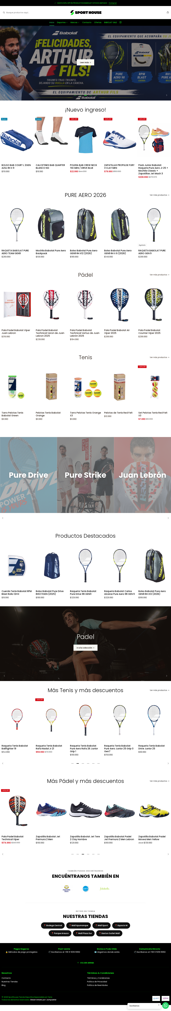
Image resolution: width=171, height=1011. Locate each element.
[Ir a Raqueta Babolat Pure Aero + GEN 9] (154, 225)
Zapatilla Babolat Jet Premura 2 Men (48, 838)
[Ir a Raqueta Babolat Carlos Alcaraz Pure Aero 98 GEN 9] (120, 565)
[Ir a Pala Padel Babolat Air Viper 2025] (108, 304)
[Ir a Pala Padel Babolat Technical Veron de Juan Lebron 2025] (39, 304)
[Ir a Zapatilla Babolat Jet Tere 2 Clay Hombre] (85, 811)
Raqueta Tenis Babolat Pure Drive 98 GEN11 (83, 593)
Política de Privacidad (97, 981)
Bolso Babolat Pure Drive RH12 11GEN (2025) (50, 593)
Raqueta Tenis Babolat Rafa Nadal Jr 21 (15, 747)
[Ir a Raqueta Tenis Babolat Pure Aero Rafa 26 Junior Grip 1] (51, 720)
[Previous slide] (5, 95)
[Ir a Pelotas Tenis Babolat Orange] (39, 387)
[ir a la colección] (85, 643)
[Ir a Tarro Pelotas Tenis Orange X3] (74, 387)
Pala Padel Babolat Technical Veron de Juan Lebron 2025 (38, 333)
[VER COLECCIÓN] (85, 63)
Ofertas (97, 22)
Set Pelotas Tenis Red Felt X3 (141, 414)
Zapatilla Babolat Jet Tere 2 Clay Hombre (85, 838)
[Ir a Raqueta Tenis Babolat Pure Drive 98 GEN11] (85, 565)
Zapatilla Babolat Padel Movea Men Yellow (152, 838)
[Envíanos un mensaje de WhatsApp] (165, 1005)
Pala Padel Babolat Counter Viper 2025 (138, 332)
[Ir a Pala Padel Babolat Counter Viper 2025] (142, 304)
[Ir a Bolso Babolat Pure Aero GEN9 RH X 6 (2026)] (85, 225)
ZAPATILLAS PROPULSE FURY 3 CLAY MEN (85, 167)
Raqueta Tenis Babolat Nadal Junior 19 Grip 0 (151, 747)
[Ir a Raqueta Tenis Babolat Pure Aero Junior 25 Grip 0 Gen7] (85, 720)
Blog (3, 985)
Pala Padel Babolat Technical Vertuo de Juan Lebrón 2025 (73, 333)
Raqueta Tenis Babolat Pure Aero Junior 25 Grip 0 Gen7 (84, 748)
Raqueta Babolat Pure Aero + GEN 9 (151, 252)
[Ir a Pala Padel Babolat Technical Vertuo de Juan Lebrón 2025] (74, 304)
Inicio (51, 22)
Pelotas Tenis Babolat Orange (36, 414)
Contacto (86, 22)
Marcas (74, 22)
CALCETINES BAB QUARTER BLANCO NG (16, 167)
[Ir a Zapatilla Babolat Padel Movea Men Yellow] (154, 811)
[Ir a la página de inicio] (85, 12)
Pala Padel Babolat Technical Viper (13, 838)
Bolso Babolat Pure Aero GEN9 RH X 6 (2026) (83, 252)
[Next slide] (166, 95)
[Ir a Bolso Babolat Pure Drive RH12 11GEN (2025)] (51, 565)
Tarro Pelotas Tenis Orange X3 (73, 414)
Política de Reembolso (97, 985)
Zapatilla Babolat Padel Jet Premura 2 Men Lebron (119, 838)
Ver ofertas (103, 3)
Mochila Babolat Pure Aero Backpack (17, 252)
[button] (75, 95)
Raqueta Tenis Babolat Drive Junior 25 (117, 747)
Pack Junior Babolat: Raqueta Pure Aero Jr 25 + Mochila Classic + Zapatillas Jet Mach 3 (119, 169)
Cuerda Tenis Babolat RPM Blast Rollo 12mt (17, 593)
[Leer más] (28, 475)
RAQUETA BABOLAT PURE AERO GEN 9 (117, 252)
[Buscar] (4, 12)
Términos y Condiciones (98, 978)
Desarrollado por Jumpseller (43, 1000)
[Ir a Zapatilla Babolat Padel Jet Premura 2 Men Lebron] (120, 811)
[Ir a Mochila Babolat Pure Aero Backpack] (17, 225)
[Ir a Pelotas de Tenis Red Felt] (108, 387)
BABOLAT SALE (110, 22)
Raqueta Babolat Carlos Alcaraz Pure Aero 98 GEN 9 (119, 593)
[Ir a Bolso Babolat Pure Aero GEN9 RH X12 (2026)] (51, 225)
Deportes (61, 22)
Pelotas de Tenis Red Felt (106, 412)
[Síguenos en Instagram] (120, 22)
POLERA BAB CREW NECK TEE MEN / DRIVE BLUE (49, 167)
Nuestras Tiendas (10, 981)
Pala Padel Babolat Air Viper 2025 (105, 332)
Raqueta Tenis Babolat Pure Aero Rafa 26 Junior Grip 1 (50, 748)
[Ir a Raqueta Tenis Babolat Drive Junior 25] (120, 720)
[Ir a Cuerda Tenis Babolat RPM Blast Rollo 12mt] (17, 565)
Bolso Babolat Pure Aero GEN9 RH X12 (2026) (49, 252)
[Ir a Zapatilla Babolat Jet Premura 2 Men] (51, 811)
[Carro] (167, 13)
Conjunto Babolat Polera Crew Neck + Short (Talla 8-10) (152, 168)
